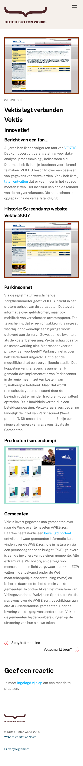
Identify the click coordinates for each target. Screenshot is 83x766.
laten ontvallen (16, 181)
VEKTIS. (70, 148)
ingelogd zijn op (29, 683)
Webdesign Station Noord (20, 737)
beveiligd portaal (57, 533)
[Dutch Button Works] (25, 21)
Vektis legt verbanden (33, 109)
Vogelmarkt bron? (58, 650)
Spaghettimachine (25, 643)
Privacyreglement (17, 749)
